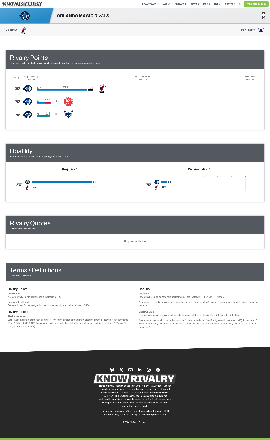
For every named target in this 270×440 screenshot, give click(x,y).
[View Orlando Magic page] (27, 182)
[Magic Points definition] (37, 77)
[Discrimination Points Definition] (210, 169)
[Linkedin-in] (140, 370)
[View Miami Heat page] (27, 187)
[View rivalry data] (19, 184)
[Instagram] (149, 370)
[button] (240, 4)
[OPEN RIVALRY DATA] (158, 4)
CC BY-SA (108, 396)
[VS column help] (18, 78)
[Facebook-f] (158, 370)
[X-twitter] (121, 370)
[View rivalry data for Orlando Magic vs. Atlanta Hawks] (17, 101)
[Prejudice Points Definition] (77, 169)
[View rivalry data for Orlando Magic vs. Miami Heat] (17, 88)
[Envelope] (130, 370)
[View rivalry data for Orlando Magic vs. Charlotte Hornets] (17, 114)
